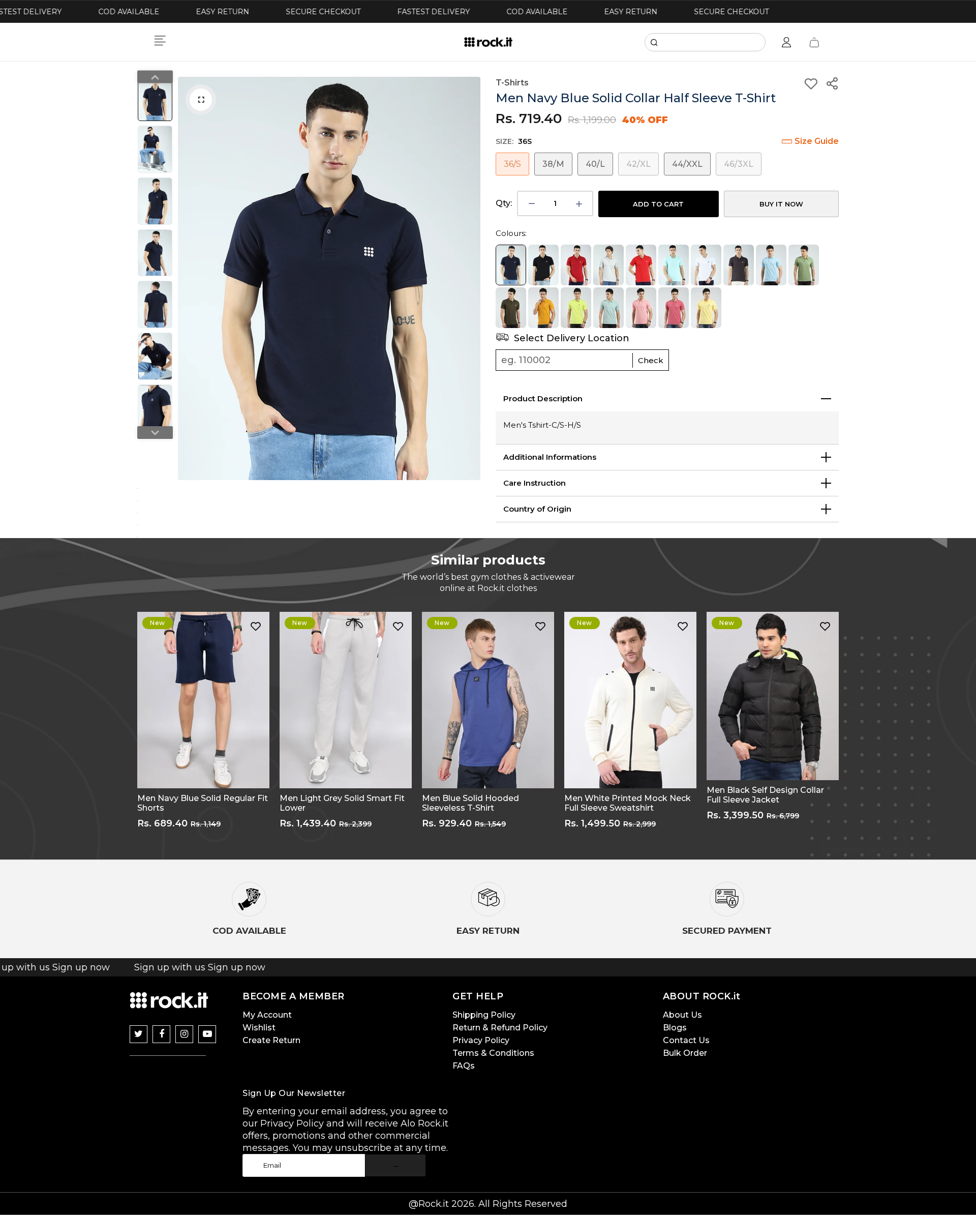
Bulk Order (685, 1053)
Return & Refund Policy (499, 1027)
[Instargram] (184, 1034)
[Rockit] (488, 42)
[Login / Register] (786, 42)
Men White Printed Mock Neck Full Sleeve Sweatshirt (627, 803)
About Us (682, 1015)
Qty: (504, 203)
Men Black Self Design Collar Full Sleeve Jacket (765, 795)
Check (650, 360)
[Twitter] (138, 1034)
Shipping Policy (483, 1015)
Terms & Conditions (493, 1053)
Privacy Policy (480, 1040)
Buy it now (781, 204)
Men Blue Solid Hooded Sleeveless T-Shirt (470, 803)
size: (514, 141)
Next (470, 279)
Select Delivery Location (570, 338)
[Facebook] (161, 1034)
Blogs (675, 1027)
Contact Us (686, 1040)
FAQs (463, 1066)
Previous (188, 279)
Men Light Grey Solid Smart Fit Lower (342, 803)
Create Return (271, 1040)
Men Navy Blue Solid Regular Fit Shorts (202, 803)
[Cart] (814, 42)
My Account (267, 1015)
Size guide (817, 141)
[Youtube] (207, 1034)
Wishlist (259, 1027)
